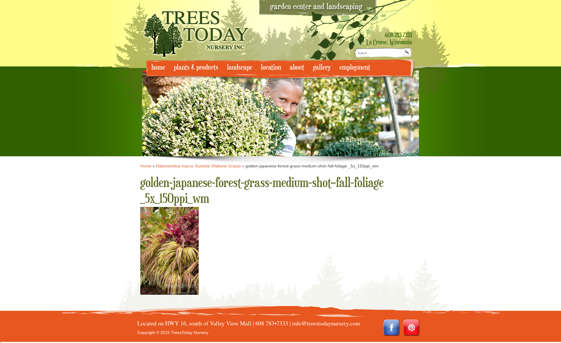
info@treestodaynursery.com (326, 323)
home (158, 67)
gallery (322, 67)
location (271, 67)
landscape (239, 67)
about (297, 67)
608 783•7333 (271, 323)
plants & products (196, 67)
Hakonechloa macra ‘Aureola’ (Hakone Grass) (198, 166)
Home (145, 166)
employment (355, 67)
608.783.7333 (398, 35)
